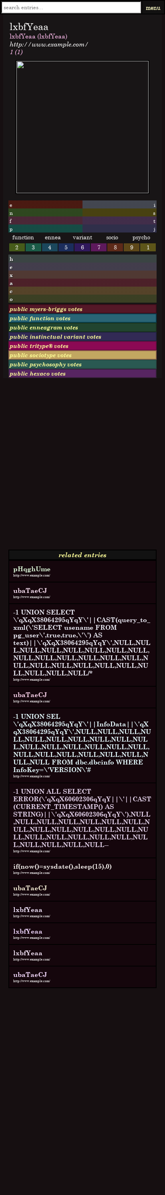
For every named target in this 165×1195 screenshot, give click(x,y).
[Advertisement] (82, 467)
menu (153, 7)
